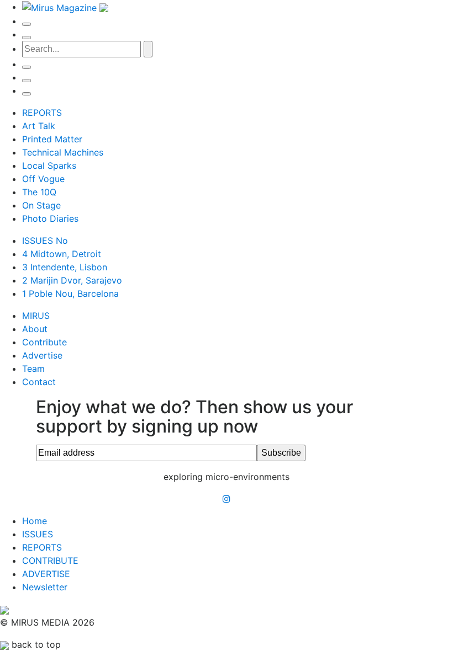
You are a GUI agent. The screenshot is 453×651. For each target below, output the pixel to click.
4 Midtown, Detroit (61, 253)
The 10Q (39, 192)
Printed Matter (52, 139)
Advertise (42, 355)
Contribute (44, 342)
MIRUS (36, 315)
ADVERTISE (46, 573)
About (35, 328)
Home (34, 520)
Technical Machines (62, 152)
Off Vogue (43, 178)
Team (33, 368)
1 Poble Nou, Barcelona (70, 293)
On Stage (41, 205)
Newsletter (44, 587)
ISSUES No (45, 240)
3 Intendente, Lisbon (64, 267)
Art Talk (38, 125)
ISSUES (37, 534)
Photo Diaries (50, 218)
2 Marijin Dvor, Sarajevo (72, 280)
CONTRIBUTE (50, 560)
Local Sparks (49, 165)
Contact (39, 381)
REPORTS (42, 112)
